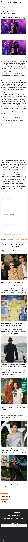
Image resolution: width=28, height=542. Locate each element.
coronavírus (11, 239)
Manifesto (10, 518)
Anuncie (16, 518)
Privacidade (13, 520)
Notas (5, 7)
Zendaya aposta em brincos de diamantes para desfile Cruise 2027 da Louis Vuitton (13, 449)
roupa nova (24, 239)
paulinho (18, 239)
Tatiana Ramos (3, 285)
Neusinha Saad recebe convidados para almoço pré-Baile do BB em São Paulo (13, 283)
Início (2, 7)
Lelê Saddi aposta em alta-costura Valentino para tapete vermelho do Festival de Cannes (13, 484)
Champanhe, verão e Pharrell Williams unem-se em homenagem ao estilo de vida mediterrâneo (13, 365)
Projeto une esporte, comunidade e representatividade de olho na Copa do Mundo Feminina (13, 407)
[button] (26, 1)
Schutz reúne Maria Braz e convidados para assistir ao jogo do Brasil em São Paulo (12, 324)
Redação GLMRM (7, 17)
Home (5, 518)
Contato (21, 518)
